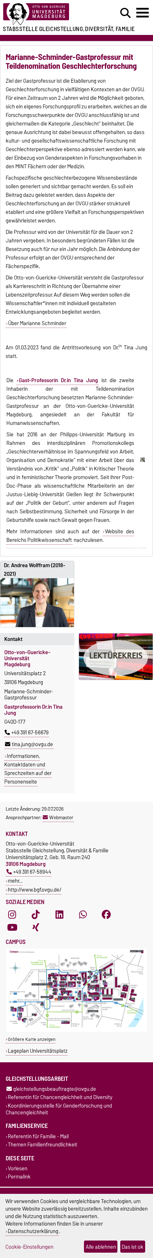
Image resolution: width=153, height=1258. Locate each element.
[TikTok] (35, 914)
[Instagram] (12, 914)
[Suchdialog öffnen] (125, 13)
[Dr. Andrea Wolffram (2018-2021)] (37, 602)
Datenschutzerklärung (33, 1231)
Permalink (19, 1177)
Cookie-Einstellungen (29, 1246)
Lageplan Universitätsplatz (38, 1050)
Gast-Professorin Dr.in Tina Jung (58, 380)
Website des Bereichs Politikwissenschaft (70, 535)
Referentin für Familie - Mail (38, 1136)
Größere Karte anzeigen (32, 1039)
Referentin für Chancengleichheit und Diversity (60, 1097)
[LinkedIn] (59, 914)
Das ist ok (132, 1246)
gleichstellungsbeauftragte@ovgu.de (54, 1089)
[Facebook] (106, 914)
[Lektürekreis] (116, 656)
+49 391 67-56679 (29, 732)
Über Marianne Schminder (37, 323)
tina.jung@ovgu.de (32, 744)
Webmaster (61, 817)
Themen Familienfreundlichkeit (42, 1144)
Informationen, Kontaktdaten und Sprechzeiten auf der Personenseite (28, 769)
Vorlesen (17, 1169)
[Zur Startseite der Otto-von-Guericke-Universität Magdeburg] (47, 14)
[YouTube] (12, 927)
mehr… (15, 880)
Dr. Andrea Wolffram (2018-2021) (34, 569)
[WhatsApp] (82, 914)
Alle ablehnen (101, 1246)
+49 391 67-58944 (32, 871)
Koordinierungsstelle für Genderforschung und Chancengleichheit (59, 1109)
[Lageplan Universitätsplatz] (76, 1030)
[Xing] (35, 927)
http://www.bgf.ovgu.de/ (34, 889)
